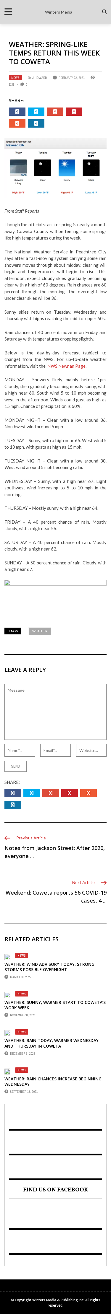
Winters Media (58, 11)
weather (39, 631)
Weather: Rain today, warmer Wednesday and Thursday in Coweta (51, 1043)
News (15, 78)
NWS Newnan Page (66, 366)
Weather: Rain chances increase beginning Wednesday (53, 1081)
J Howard (39, 78)
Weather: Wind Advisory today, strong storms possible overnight (49, 966)
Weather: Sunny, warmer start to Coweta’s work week (55, 1004)
